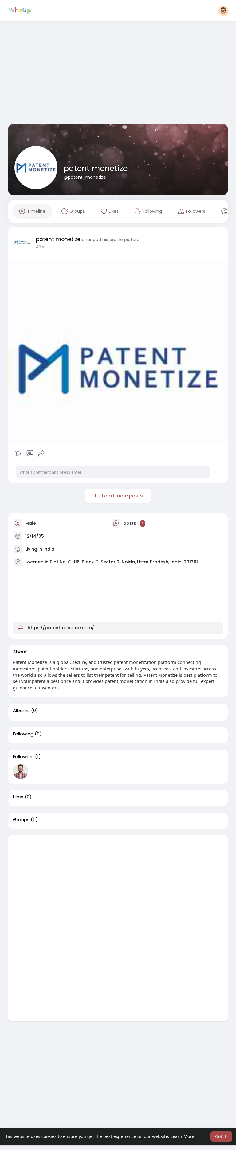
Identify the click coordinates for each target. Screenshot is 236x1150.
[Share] (42, 453)
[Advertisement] (122, 73)
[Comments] (30, 453)
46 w (40, 247)
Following (23, 733)
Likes (18, 796)
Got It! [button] (221, 1136)
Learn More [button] (182, 1136)
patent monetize (96, 168)
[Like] (30, 453)
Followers (23, 756)
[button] (223, 10)
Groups (21, 819)
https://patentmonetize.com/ (61, 628)
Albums (21, 710)
